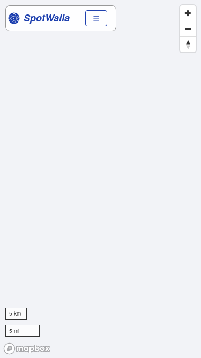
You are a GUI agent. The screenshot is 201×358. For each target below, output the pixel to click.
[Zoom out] (188, 28)
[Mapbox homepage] (26, 348)
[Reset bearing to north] (188, 44)
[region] (100, 179)
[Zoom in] (188, 13)
